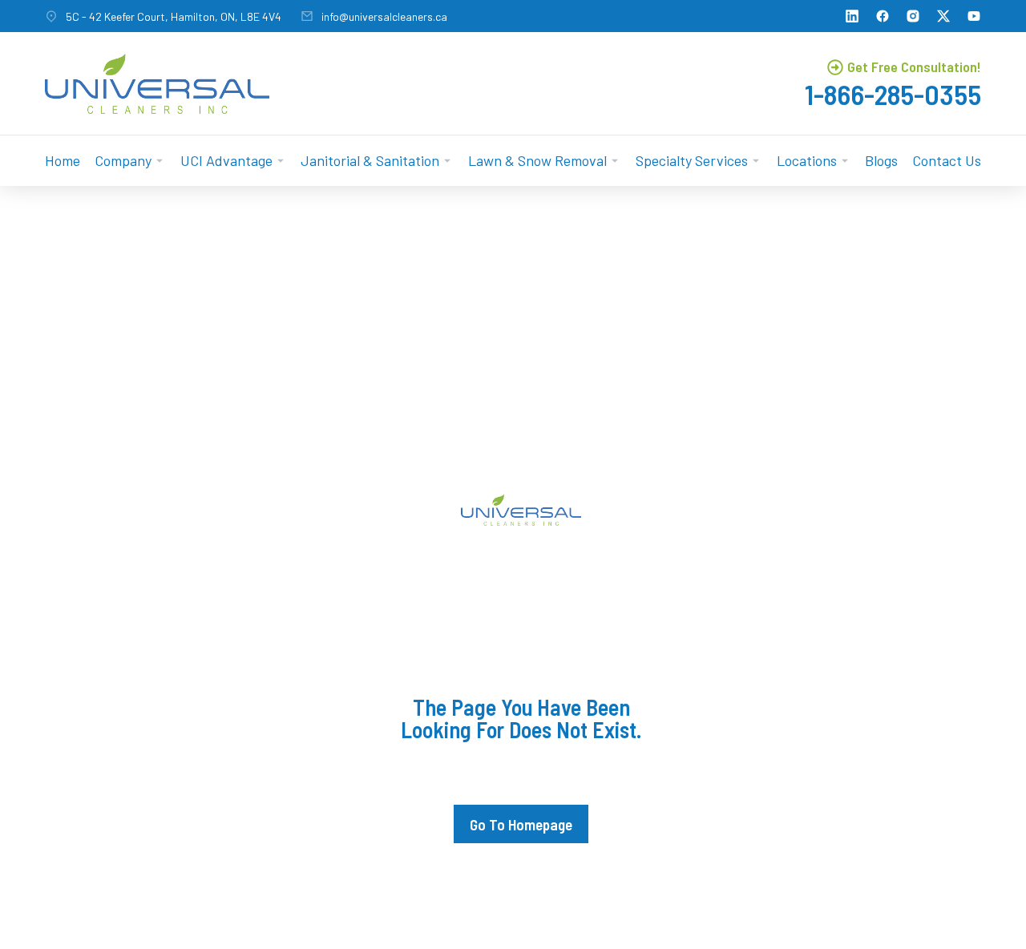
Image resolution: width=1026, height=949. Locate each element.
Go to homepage (521, 824)
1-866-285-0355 (893, 94)
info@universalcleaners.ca (384, 16)
